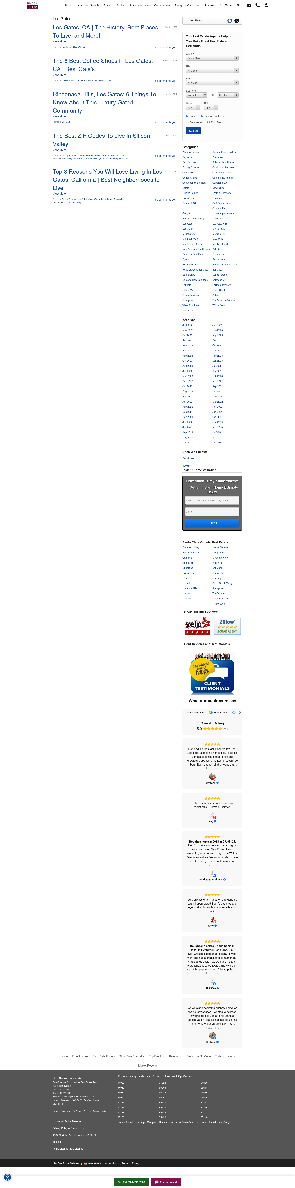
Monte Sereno (220, 547)
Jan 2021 (217, 411)
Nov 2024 (187, 345)
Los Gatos (66, 46)
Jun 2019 (187, 427)
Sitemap (57, 1141)
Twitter (186, 465)
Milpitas (186, 598)
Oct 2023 (187, 360)
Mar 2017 (187, 442)
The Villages (219, 593)
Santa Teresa (219, 274)
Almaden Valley (190, 152)
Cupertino (187, 567)
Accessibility (111, 1163)
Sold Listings (76, 1148)
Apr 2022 (187, 401)
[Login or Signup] (266, 5)
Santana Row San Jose (195, 279)
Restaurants (91, 80)
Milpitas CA (188, 233)
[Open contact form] (249, 5)
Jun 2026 (217, 325)
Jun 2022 (187, 396)
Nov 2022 (217, 381)
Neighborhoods (74, 158)
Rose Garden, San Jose (195, 269)
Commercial (196, 122)
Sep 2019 (217, 422)
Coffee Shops (68, 80)
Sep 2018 (187, 432)
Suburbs (216, 295)
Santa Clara (188, 274)
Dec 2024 (217, 340)
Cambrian (187, 557)
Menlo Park (218, 228)
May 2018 (187, 437)
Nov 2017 (217, 437)
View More (59, 41)
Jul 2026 (187, 325)
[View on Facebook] (212, 1035)
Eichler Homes (190, 193)
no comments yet (165, 47)
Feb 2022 (187, 406)
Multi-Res (216, 122)
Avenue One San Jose (224, 152)
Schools (186, 285)
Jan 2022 (217, 406)
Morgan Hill (218, 233)
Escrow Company (221, 193)
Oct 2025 (187, 335)
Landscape (218, 218)
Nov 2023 (217, 355)
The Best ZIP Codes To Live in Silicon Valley (101, 139)
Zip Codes (124, 158)
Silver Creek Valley (222, 583)
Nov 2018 (217, 427)
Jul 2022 (217, 391)
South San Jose (191, 295)
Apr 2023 (217, 371)
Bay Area (187, 157)
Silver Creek (219, 290)
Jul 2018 (217, 432)
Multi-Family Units (192, 244)
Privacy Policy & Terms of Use (69, 1128)
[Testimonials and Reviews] (212, 673)
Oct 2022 (187, 386)
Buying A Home (69, 155)
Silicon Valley (78, 46)
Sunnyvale (188, 300)
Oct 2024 (217, 345)
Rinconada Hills (60, 202)
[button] (166, 1182)
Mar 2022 (217, 401)
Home (193, 116)
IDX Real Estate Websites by (68, 1163)
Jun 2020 (187, 422)
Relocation (119, 199)
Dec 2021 (187, 411)
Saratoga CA (99, 158)
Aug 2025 (217, 335)
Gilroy (185, 578)
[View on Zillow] (212, 873)
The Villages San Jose (224, 300)
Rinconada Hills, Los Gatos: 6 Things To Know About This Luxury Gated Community (104, 102)
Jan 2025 (187, 340)
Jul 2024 (187, 350)
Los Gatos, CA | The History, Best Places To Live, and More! (105, 31)
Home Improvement (223, 213)
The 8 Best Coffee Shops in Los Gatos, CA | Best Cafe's (103, 64)
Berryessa (217, 157)
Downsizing (218, 187)
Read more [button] (212, 768)
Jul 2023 (217, 365)
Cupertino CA (84, 155)
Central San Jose (221, 172)
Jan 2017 (217, 442)
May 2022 (217, 396)
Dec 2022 (187, 381)
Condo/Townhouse (215, 116)
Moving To (92, 199)
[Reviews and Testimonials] (211, 625)
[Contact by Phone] (257, 5)
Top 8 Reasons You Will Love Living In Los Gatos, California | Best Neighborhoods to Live (107, 179)
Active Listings (60, 1148)
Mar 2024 (217, 350)
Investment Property (193, 218)
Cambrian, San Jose (223, 167)
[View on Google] (212, 919)
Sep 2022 (217, 386)
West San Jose (190, 305)
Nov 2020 (187, 417)
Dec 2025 (217, 330)
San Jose (87, 158)
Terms (125, 1163)
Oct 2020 (217, 417)
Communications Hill (223, 177)
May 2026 (187, 330)
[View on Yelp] (212, 776)
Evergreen (188, 198)
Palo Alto (217, 249)
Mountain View (59, 158)
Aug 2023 (187, 365)
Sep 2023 (217, 360)
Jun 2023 (187, 371)
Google (186, 213)
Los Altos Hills (107, 155)
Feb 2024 (187, 355)
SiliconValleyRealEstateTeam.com (73, 1096)
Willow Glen (218, 305)
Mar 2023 (187, 376)
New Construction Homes (196, 249)
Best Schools (189, 162)
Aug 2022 (187, 391)
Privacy (136, 1163)
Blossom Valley (190, 552)
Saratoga (217, 578)
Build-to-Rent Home (223, 162)
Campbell (187, 172)
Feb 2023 (217, 376)
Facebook (217, 198)
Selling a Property (221, 285)
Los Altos (95, 155)
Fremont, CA (189, 203)
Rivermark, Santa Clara (225, 264)
